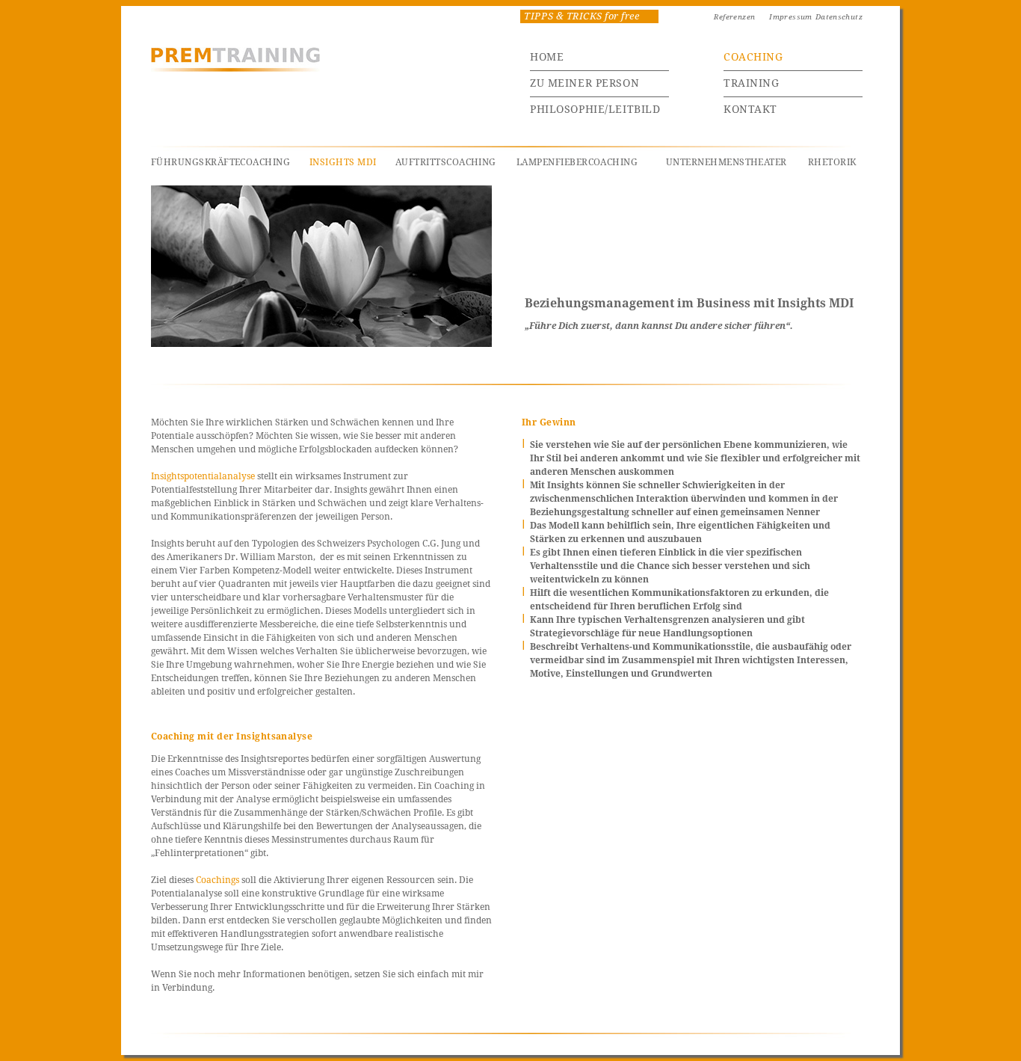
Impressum (790, 17)
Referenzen (734, 17)
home (547, 57)
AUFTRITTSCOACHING (445, 162)
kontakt (750, 109)
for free (581, 16)
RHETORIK (832, 162)
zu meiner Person (584, 83)
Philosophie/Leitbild (595, 109)
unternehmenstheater (726, 162)
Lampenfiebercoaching (577, 162)
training (752, 83)
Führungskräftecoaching (220, 162)
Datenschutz (839, 17)
